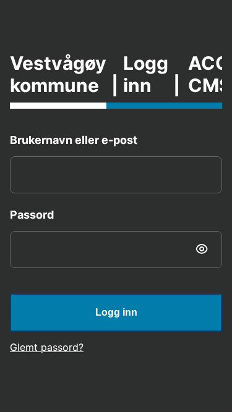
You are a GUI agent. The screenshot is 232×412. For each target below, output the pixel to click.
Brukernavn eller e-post (73, 139)
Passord (32, 214)
